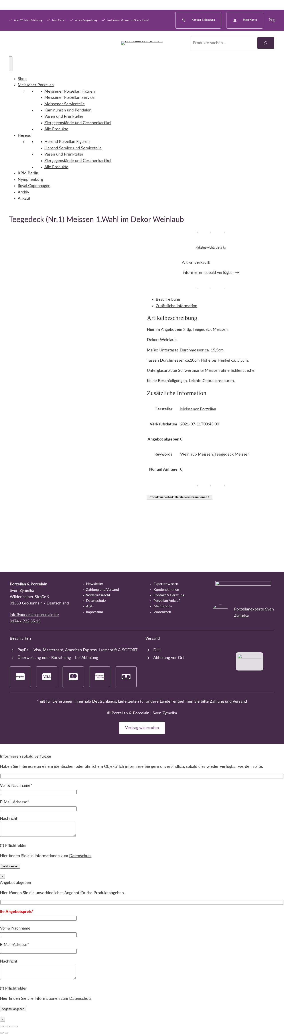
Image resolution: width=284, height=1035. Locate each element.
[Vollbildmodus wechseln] (6, 1026)
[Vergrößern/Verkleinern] (2, 1026)
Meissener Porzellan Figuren (69, 91)
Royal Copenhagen (34, 186)
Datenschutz (80, 856)
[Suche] (265, 43)
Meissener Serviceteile (64, 104)
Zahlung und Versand (228, 701)
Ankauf (24, 198)
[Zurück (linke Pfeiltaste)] (2, 1032)
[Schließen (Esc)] (16, 1026)
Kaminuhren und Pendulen (67, 110)
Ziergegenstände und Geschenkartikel (77, 123)
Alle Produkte (56, 129)
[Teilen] (11, 1026)
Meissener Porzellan (36, 85)
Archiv (23, 192)
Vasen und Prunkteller (63, 116)
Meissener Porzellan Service (69, 97)
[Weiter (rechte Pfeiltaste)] (6, 1032)
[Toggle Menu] (10, 64)
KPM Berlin (28, 173)
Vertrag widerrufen (142, 728)
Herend (24, 135)
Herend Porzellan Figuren (67, 142)
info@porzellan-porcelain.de (34, 615)
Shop (22, 79)
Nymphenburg (30, 179)
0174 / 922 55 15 (25, 621)
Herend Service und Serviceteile (73, 148)
